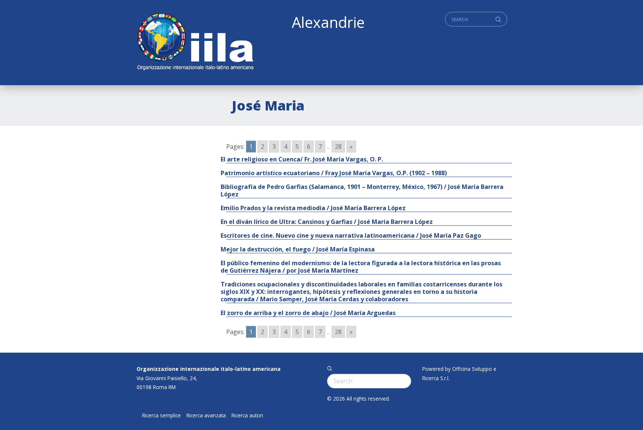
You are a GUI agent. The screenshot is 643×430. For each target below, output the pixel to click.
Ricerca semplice (161, 415)
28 (338, 146)
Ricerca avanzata (206, 415)
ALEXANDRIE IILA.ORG (195, 42)
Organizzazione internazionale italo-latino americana (209, 368)
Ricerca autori (247, 415)
